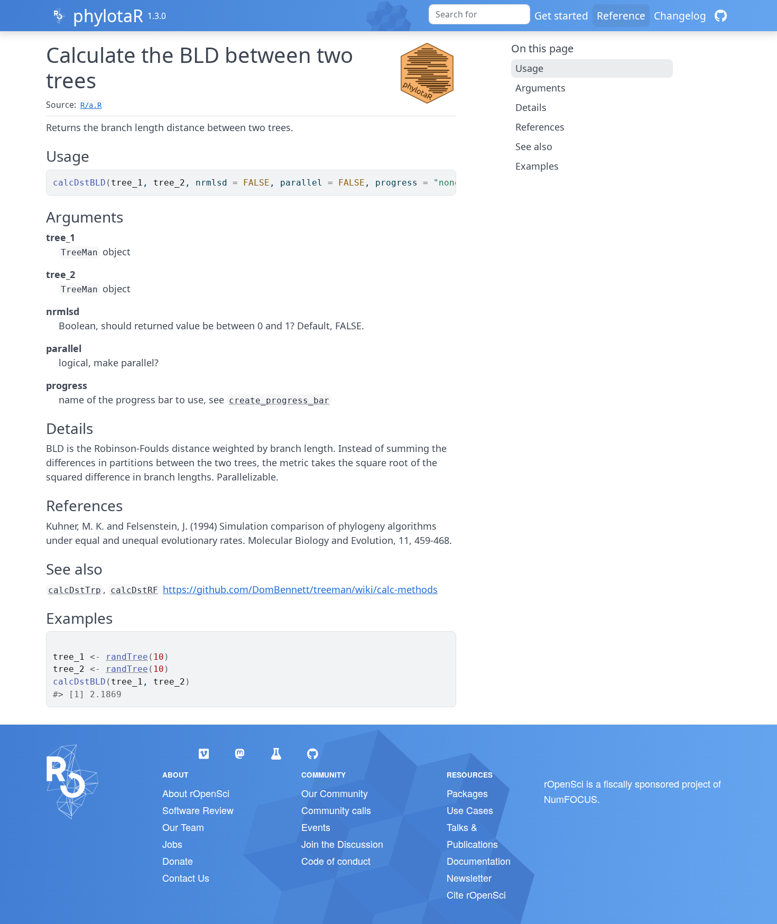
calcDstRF (134, 590)
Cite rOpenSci (476, 894)
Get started (561, 15)
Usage (529, 68)
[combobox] (479, 14)
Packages (467, 793)
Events (315, 827)
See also (533, 146)
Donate (177, 860)
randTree (127, 657)
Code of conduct (336, 860)
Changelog (680, 15)
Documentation (479, 860)
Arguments (540, 87)
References (540, 127)
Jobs (172, 844)
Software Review (198, 810)
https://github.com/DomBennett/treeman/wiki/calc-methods (300, 589)
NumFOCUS (570, 799)
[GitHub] (720, 15)
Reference (621, 15)
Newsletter (469, 877)
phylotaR (108, 16)
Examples (537, 166)
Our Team (183, 827)
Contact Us (185, 877)
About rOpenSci (195, 793)
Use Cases (470, 810)
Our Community (334, 793)
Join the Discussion (342, 844)
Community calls (336, 810)
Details (531, 107)
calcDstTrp (74, 590)
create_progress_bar (279, 400)
